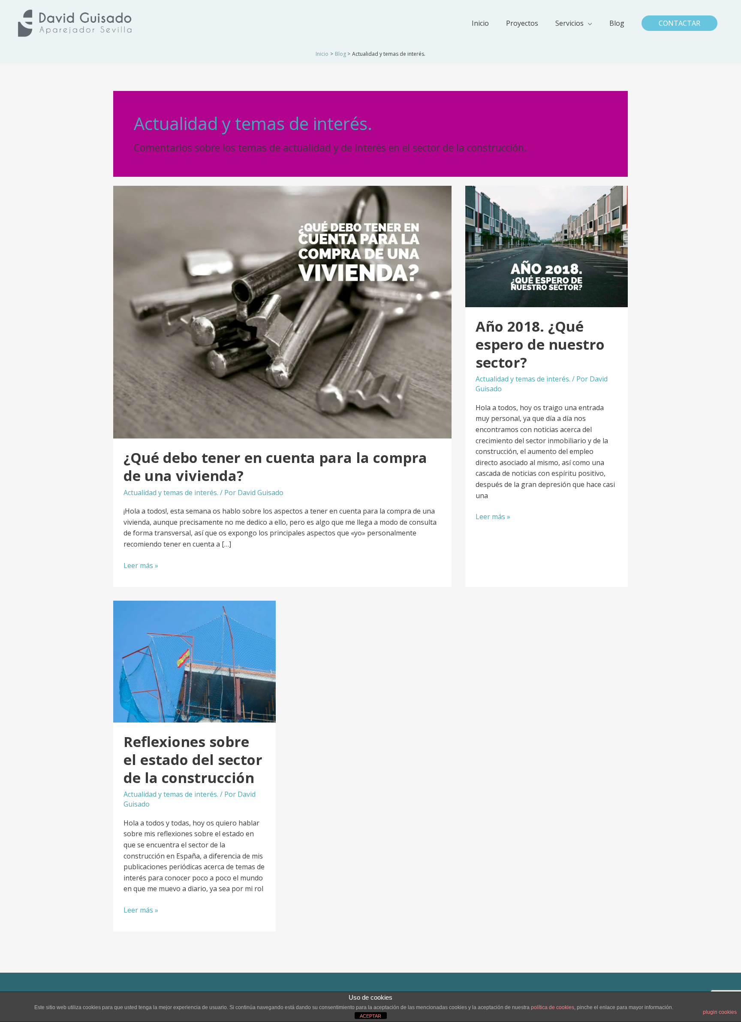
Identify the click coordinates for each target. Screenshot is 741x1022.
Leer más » (141, 565)
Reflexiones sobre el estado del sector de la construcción (193, 759)
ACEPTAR (370, 1016)
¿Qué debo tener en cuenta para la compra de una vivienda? (275, 466)
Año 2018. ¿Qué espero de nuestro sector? (540, 344)
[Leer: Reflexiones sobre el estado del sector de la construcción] (194, 660)
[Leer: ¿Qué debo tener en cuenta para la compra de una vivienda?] (282, 311)
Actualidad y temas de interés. (171, 492)
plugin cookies (720, 1012)
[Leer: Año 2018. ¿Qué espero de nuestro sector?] (546, 246)
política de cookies (552, 1007)
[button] (679, 23)
